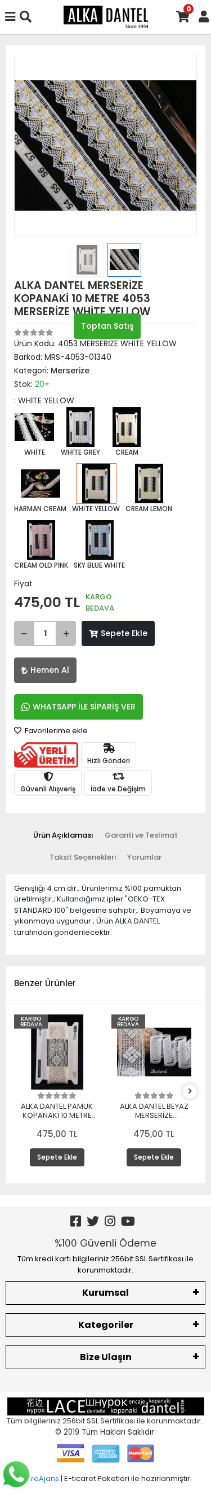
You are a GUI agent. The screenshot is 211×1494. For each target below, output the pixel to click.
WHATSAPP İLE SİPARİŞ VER (84, 706)
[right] (190, 1091)
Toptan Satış (107, 326)
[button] (28, 145)
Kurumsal (105, 1292)
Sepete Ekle (124, 633)
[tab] (63, 835)
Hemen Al (49, 670)
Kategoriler (105, 1324)
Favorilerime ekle (55, 730)
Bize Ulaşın (106, 1357)
